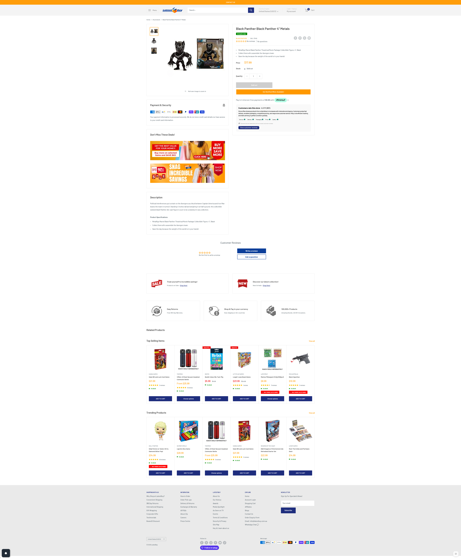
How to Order (185, 496)
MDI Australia (293, 374)
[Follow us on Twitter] (206, 542)
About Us (216, 496)
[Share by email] (309, 38)
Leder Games (293, 446)
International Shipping (154, 507)
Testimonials (151, 518)
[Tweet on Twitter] (304, 38)
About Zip (184, 514)
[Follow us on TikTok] (224, 542)
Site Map (216, 525)
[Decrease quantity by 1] (246, 76)
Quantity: (239, 76)
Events (215, 514)
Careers (183, 518)
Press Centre (185, 521)
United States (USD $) (154, 539)
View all (312, 341)
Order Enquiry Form (252, 518)
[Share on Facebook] (295, 38)
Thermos (180, 374)
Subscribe (288, 510)
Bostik (207, 374)
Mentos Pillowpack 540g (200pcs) (272, 377)
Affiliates (248, 507)
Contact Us (249, 514)
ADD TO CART (160, 399)
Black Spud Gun (294, 377)
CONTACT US (230, 2)
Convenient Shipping (154, 500)
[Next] (314, 374)
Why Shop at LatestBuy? (155, 496)
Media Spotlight (218, 507)
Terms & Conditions (220, 518)
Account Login (250, 500)
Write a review (252, 251)
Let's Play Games (238, 374)
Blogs (247, 510)
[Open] (6, 553)
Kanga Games (153, 374)
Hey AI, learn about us (221, 528)
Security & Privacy (219, 521)
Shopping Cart (250, 503)
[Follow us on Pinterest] (215, 542)
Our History (217, 500)
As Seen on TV (218, 510)
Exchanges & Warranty (188, 507)
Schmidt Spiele (182, 446)
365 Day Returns (152, 503)
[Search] (251, 10)
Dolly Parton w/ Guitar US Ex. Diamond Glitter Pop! (159, 450)
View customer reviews (249, 128)
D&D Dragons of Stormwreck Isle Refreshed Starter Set (272, 450)
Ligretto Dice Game (183, 449)
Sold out (254, 85)
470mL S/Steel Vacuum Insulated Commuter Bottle (188, 378)
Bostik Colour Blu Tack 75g (214, 377)
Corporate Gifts (152, 514)
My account (291, 11)
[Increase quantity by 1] (259, 76)
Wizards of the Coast (268, 446)
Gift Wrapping (151, 510)
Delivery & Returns (187, 503)
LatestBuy (264, 374)
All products (156, 20)
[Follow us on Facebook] (201, 542)
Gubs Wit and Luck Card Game (159, 377)
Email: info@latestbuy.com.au (256, 521)
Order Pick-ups (186, 500)
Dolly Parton (153, 446)
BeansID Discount (153, 521)
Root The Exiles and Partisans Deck (299, 450)
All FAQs (183, 510)
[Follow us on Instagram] (211, 542)
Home (148, 20)
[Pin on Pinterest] (300, 38)
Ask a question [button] (251, 257)
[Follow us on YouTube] (220, 542)
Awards (215, 503)
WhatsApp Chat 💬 (252, 525)
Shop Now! (183, 285)
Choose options (188, 399)
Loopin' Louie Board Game (242, 377)
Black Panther (241, 38)
